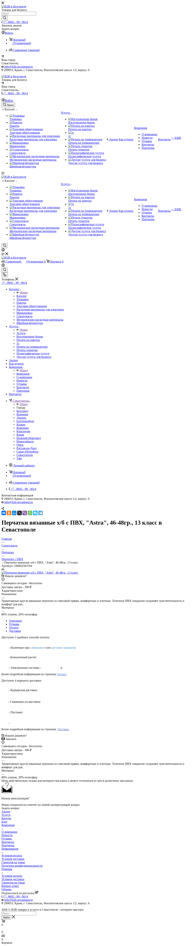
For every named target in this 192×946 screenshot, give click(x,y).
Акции (6, 811)
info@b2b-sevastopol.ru (18, 66)
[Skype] (35, 513)
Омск (19, 444)
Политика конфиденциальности (22, 865)
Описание (15, 620)
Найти (6, 917)
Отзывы (14, 624)
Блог (5, 821)
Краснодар (23, 431)
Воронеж (22, 414)
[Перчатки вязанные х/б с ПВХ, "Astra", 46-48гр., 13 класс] (40, 572)
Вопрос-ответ (10, 886)
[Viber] (24, 513)
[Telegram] (40, 513)
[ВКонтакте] (4, 513)
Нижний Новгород (28, 438)
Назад (24, 292)
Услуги (21, 333)
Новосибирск (25, 441)
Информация (10, 848)
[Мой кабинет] (3, 250)
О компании (9, 831)
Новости (7, 835)
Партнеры (8, 845)
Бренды (6, 818)
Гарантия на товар (13, 862)
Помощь (7, 869)
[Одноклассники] (9, 513)
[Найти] (5, 18)
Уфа (19, 458)
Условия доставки (13, 858)
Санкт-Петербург (27, 451)
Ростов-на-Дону (26, 448)
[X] (19, 513)
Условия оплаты (12, 855)
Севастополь (24, 455)
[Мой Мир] (14, 513)
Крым (20, 434)
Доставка (15, 630)
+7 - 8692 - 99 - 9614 (15, 22)
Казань (20, 424)
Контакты (8, 842)
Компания (22, 373)
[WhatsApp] (30, 513)
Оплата (13, 627)
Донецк (21, 417)
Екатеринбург (25, 421)
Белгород (22, 411)
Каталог (21, 296)
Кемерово (22, 427)
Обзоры (6, 889)
